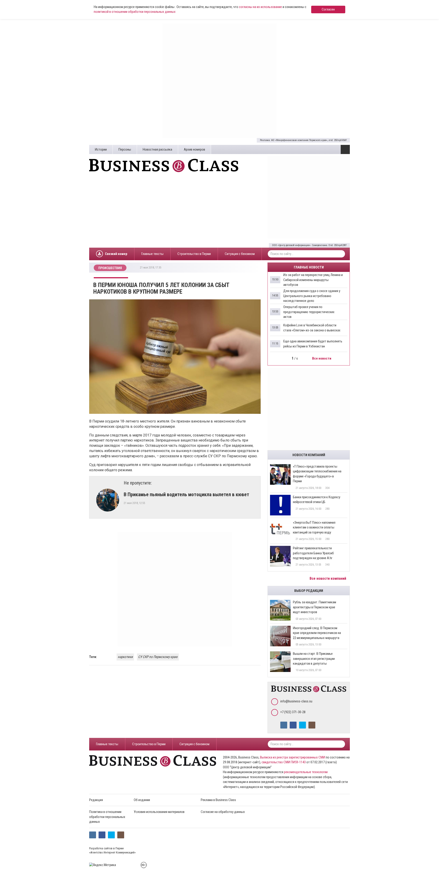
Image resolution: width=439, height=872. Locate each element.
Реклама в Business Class (218, 800)
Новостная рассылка (157, 149)
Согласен (328, 9)
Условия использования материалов (159, 812)
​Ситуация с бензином (240, 254)
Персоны (124, 149)
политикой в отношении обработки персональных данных (135, 12)
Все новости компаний (328, 578)
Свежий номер (116, 254)
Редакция (96, 800)
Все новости (322, 358)
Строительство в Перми (194, 254)
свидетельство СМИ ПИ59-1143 (284, 762)
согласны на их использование (260, 7)
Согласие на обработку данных (223, 812)
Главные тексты (152, 254)
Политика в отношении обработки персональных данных (107, 817)
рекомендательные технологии (306, 772)
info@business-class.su (296, 701)
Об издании (142, 800)
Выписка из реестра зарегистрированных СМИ (292, 757)
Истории (101, 149)
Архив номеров (194, 149)
